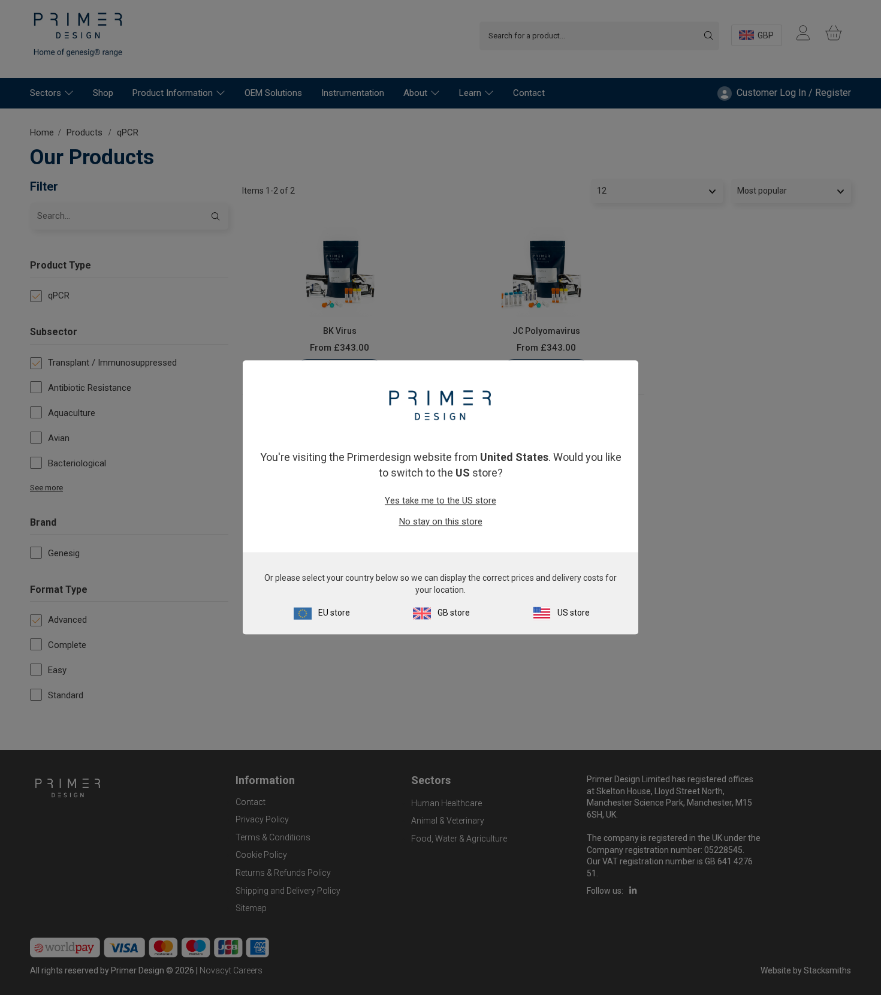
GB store (454, 613)
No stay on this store (440, 521)
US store (573, 613)
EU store (334, 613)
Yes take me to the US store (440, 500)
